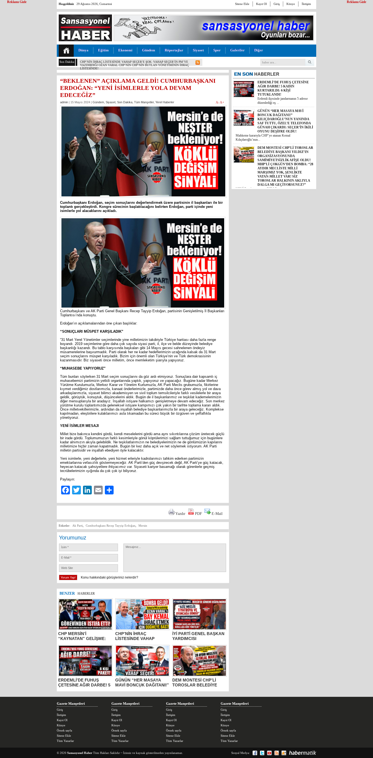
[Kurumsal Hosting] (284, 753)
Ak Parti (77, 525)
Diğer (258, 50)
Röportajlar (174, 50)
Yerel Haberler (164, 102)
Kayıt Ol (261, 3)
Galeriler (237, 50)
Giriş (277, 3)
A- (218, 102)
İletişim (306, 3)
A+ (222, 102)
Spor (217, 50)
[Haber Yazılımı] (302, 753)
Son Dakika (124, 102)
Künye (290, 3)
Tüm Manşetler (144, 102)
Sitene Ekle (242, 3)
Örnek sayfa (64, 730)
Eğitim (103, 50)
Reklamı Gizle (356, 2)
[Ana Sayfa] (66, 51)
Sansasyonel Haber (79, 752)
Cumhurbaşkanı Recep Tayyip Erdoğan (110, 525)
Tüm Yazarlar (65, 740)
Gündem (148, 50)
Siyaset (198, 50)
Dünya (83, 50)
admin (64, 102)
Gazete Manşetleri (71, 703)
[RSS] (276, 753)
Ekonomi (125, 50)
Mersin (142, 525)
